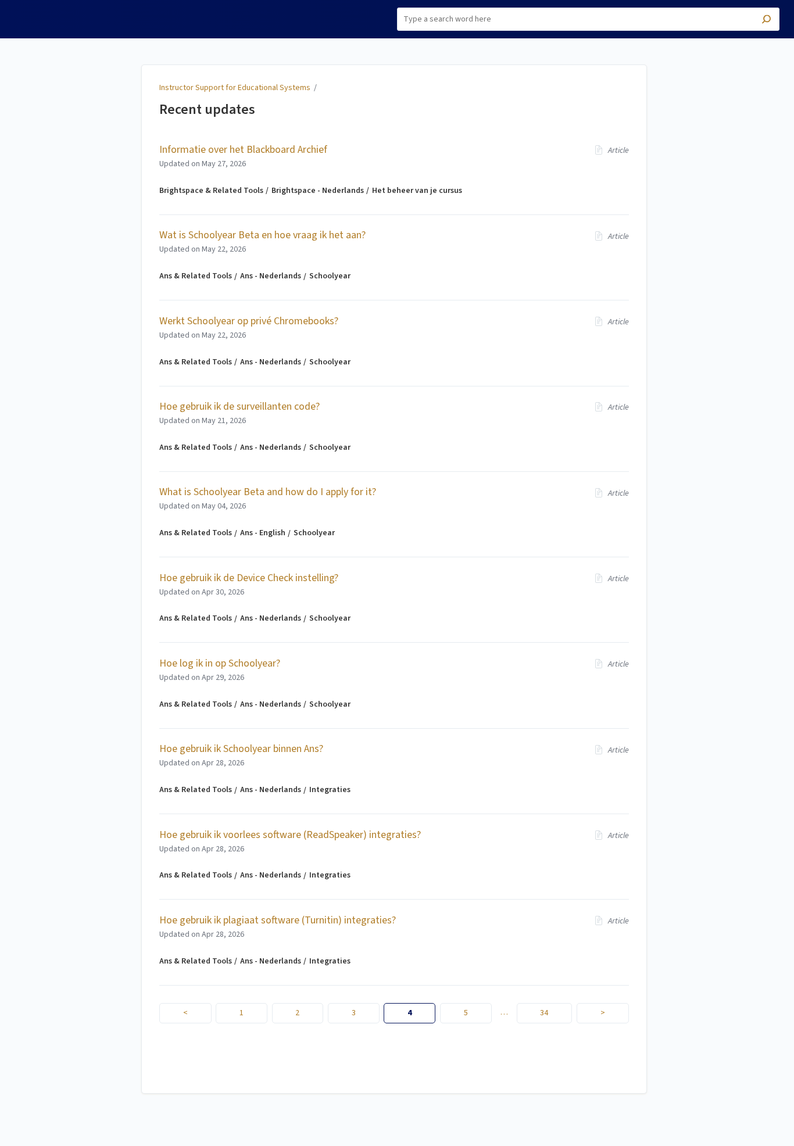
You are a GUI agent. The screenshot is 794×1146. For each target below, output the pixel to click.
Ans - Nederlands (270, 276)
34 (544, 1013)
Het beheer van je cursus (417, 190)
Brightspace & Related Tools (211, 190)
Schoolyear (329, 276)
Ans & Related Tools (195, 276)
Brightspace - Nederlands (317, 190)
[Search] (766, 20)
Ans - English (262, 533)
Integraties (329, 790)
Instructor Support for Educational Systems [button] (61, 13)
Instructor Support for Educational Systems (234, 88)
